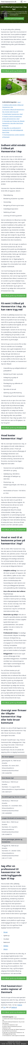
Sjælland (14, 1007)
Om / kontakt (9, 1043)
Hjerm (5, 949)
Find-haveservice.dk (8, 2)
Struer (5, 932)
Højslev (5, 946)
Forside (3, 1043)
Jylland (19, 1005)
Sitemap (18, 1043)
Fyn (4, 1007)
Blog (14, 1043)
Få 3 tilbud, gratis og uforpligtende (14, 18)
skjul (19, 102)
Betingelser (23, 1043)
